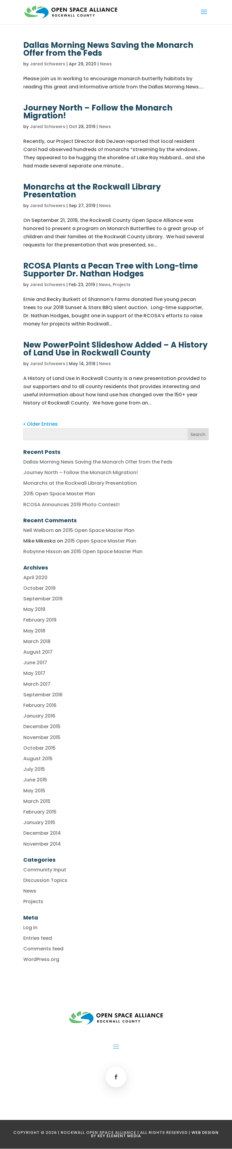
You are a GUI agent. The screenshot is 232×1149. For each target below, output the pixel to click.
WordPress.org (41, 959)
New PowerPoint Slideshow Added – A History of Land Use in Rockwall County (115, 348)
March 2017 (36, 684)
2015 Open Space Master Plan (59, 493)
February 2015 (39, 811)
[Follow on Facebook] (116, 1077)
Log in (30, 927)
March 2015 (36, 801)
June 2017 (35, 662)
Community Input (44, 869)
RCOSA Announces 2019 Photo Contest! (71, 504)
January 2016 (39, 715)
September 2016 (43, 694)
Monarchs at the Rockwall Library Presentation (92, 190)
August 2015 (38, 758)
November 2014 (42, 843)
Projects (121, 285)
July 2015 (34, 769)
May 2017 (34, 673)
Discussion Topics (45, 880)
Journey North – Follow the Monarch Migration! (97, 111)
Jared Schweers (47, 64)
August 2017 (38, 652)
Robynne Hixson (42, 551)
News (106, 64)
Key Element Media (119, 1136)
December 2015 (41, 726)
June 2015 (35, 779)
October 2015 (39, 748)
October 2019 (39, 588)
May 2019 (34, 609)
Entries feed (37, 938)
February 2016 (39, 705)
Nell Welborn (38, 530)
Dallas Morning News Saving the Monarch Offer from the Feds (108, 49)
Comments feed (43, 948)
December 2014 (42, 833)
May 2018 (34, 630)
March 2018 (36, 641)
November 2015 (41, 737)
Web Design (205, 1132)
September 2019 (43, 598)
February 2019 (39, 619)
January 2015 (39, 822)
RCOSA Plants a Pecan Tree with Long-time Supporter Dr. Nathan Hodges (110, 269)
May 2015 (34, 790)
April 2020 (35, 577)
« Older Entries (40, 424)
